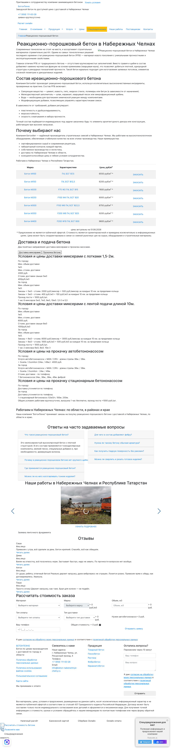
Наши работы (116, 29)
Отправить (139, 693)
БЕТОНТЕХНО (23, 645)
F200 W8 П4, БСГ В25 (68, 213)
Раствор (92, 658)
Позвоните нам (12, 729)
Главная (23, 29)
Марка (67, 600)
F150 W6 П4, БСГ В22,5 (68, 205)
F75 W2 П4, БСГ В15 (68, 189)
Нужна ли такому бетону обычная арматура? (117, 443)
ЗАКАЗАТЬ (138, 174)
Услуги (69, 29)
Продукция (54, 29)
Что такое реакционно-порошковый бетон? (46, 434)
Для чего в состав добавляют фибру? (113, 434)
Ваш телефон (22, 624)
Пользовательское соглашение (31, 676)
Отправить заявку (134, 628)
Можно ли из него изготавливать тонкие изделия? (49, 476)
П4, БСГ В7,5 (68, 173)
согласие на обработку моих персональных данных (48, 639)
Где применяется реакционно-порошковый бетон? (50, 468)
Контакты (148, 29)
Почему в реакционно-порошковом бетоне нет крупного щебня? (57, 460)
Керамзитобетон (96, 666)
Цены (81, 29)
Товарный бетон (96, 649)
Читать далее (22, 552)
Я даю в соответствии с (77, 639)
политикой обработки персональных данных (115, 639)
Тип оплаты (21, 612)
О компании (36, 29)
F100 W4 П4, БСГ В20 (68, 197)
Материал (21, 600)
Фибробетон (94, 662)
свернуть (4, 737)
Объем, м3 (117, 600)
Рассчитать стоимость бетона (19, 725)
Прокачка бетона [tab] (51, 252)
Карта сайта (22, 681)
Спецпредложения (97, 29)
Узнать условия (92, 2)
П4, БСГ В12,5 (68, 181)
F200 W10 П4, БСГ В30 (68, 221)
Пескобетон (94, 653)
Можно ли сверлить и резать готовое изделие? (118, 459)
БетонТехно (24, 6)
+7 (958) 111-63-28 (27, 14)
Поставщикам (133, 29)
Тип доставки (71, 612)
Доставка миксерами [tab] (30, 252)
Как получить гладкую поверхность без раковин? (119, 451)
